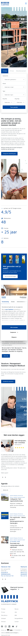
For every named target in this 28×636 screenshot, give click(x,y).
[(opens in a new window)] (2, 626)
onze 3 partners (9, 309)
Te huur (12, 71)
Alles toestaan (14, 327)
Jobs (16, 612)
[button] (3, 477)
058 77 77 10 (24, 572)
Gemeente (5, 75)
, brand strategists (9, 632)
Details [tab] (13, 301)
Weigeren (14, 337)
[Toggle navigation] (25, 3)
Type (4, 91)
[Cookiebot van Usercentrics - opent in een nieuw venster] (20, 297)
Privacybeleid (17, 630)
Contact (17, 621)
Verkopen (3, 618)
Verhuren (3, 621)
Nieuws (16, 609)
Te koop (5, 71)
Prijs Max (17, 98)
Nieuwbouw (4, 615)
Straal (4, 83)
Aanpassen (13, 332)
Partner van (4, 630)
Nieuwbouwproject (21, 71)
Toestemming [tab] (5, 301)
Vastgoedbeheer (19, 618)
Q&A (16, 615)
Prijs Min (5, 98)
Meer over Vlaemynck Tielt (7, 575)
